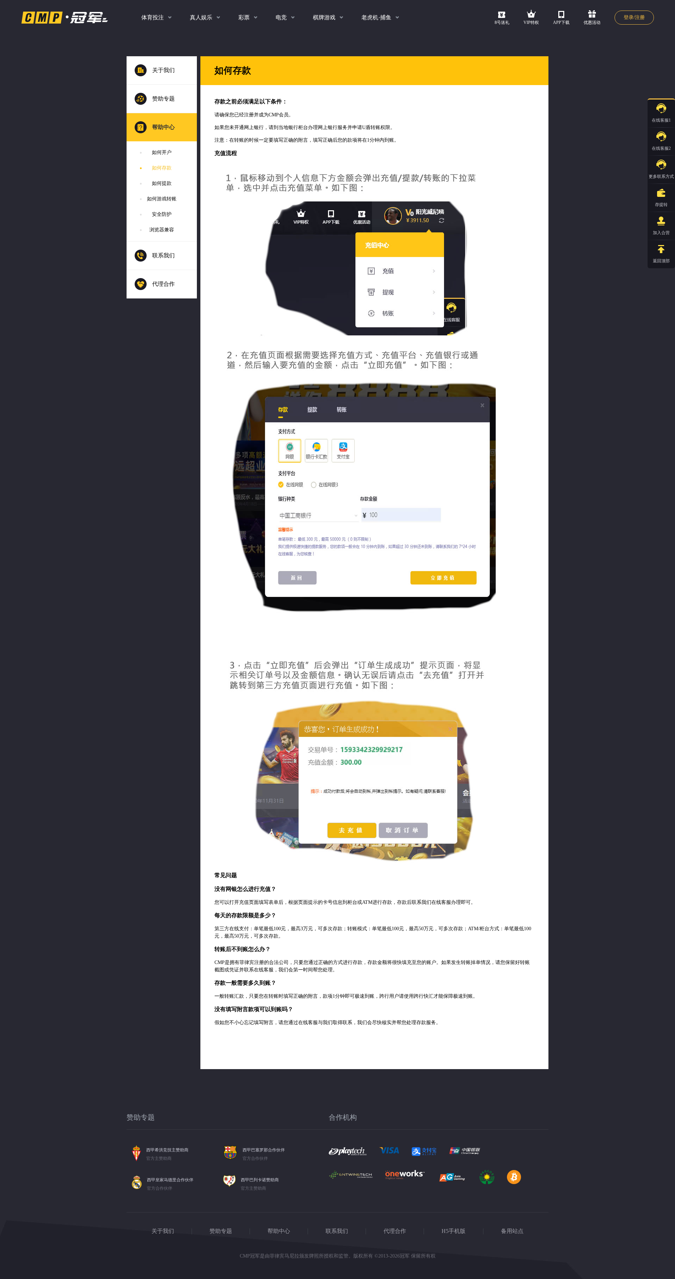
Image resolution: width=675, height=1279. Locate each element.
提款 (629, 209)
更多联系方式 (661, 176)
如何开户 (162, 152)
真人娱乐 (201, 17)
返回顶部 (661, 260)
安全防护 (162, 214)
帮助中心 (279, 1231)
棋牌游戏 (324, 17)
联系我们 (337, 1231)
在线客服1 (661, 120)
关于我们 (163, 1231)
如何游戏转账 (161, 198)
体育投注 (152, 17)
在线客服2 (661, 148)
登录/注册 (634, 17)
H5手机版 (453, 1231)
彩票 (244, 17)
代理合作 (395, 1231)
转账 (629, 226)
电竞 (281, 17)
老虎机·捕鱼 (376, 17)
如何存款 (162, 168)
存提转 (661, 204)
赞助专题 (221, 1231)
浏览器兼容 (161, 229)
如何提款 (162, 183)
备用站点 (512, 1231)
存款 (629, 192)
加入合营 (661, 232)
